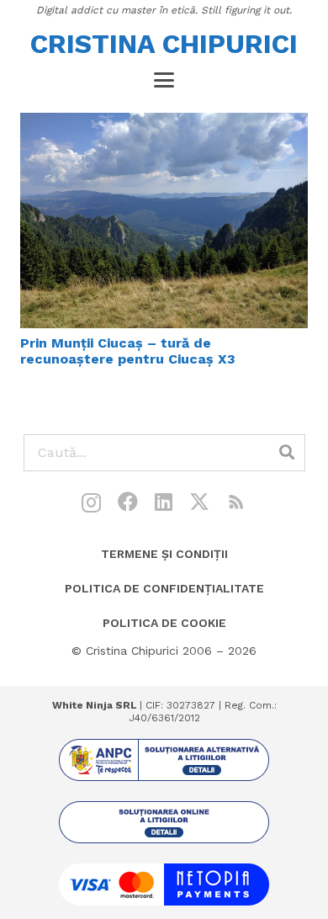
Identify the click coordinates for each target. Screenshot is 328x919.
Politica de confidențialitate (164, 588)
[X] (199, 502)
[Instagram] (91, 502)
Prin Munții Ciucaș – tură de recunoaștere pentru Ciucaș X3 (127, 351)
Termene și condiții (164, 553)
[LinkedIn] (163, 501)
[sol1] (164, 760)
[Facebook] (128, 501)
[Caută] (286, 452)
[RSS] (236, 501)
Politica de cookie (164, 622)
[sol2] (164, 822)
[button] (164, 80)
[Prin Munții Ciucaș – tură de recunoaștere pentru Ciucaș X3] (164, 220)
